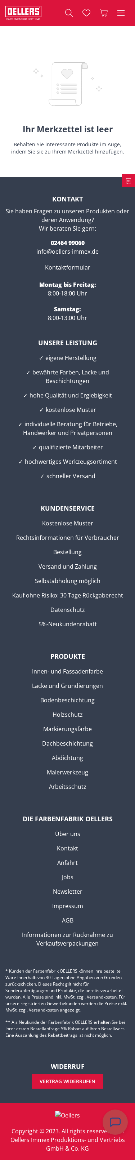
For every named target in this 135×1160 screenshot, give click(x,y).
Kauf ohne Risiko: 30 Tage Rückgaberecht (67, 595)
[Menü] (121, 13)
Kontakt (67, 848)
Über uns (67, 834)
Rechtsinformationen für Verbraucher (67, 538)
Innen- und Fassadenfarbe (67, 671)
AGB (67, 920)
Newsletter (67, 891)
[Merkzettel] (86, 13)
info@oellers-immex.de (67, 251)
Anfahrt (67, 863)
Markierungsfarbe (67, 729)
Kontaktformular (67, 267)
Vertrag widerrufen (67, 1081)
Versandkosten (44, 1010)
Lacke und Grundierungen (67, 686)
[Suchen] (69, 13)
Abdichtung (67, 758)
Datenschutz (67, 610)
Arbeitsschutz (67, 787)
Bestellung (67, 552)
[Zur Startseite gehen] (23, 13)
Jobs (67, 877)
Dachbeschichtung (67, 743)
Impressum (67, 906)
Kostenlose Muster (67, 523)
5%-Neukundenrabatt (68, 624)
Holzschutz (68, 715)
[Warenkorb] (103, 13)
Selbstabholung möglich (67, 581)
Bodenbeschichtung (67, 700)
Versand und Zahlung (68, 566)
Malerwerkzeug (67, 772)
